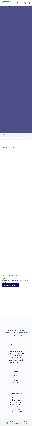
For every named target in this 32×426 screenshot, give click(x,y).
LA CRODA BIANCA (9, 275)
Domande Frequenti (16, 411)
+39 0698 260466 (16, 358)
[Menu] (29, 3)
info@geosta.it (18, 360)
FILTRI (4, 145)
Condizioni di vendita (16, 398)
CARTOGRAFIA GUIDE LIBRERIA (10, 280)
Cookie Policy (16, 409)
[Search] (17, 3)
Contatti (16, 382)
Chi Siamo (16, 378)
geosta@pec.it (18, 362)
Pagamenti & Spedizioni (16, 402)
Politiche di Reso (16, 400)
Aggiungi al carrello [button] (10, 285)
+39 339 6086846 (18, 353)
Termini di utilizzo (16, 404)
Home (16, 375)
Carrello (16, 384)
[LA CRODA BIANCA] (16, 210)
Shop (16, 380)
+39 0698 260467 (17, 355)
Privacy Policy (16, 407)
